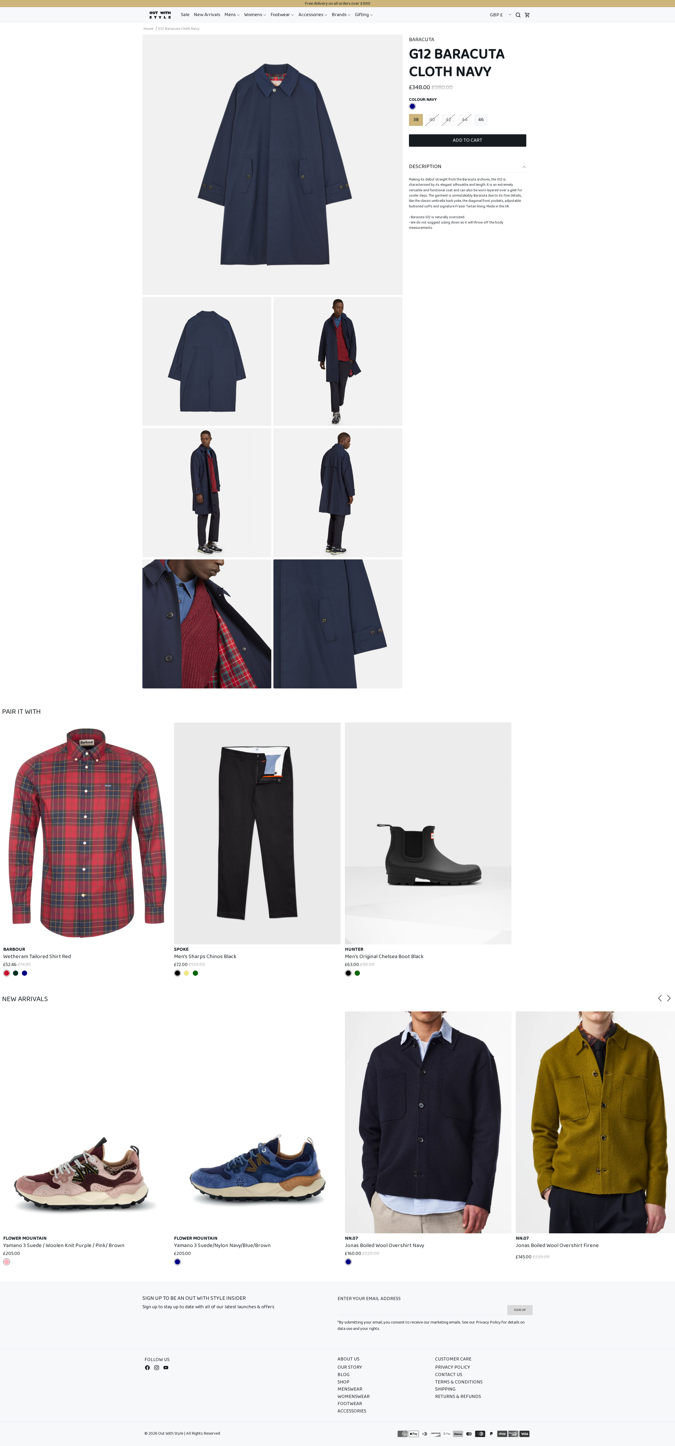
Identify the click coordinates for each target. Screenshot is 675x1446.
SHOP (343, 1382)
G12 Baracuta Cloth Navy (178, 28)
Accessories (311, 15)
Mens (230, 15)
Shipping (445, 1389)
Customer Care (453, 1359)
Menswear (350, 1389)
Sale (185, 15)
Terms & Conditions (459, 1382)
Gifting (362, 15)
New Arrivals (207, 15)
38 (416, 119)
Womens (253, 15)
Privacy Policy (452, 1367)
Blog (344, 1375)
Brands (340, 15)
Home (148, 28)
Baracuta (421, 40)
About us (348, 1359)
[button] (232, 15)
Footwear (281, 15)
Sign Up (520, 1310)
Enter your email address (369, 1299)
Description (425, 167)
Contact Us (448, 1375)
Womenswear (354, 1397)
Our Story (350, 1367)
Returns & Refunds (458, 1397)
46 (481, 119)
